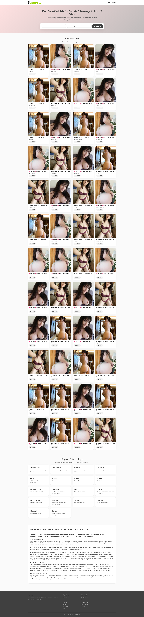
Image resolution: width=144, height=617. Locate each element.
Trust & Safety (84, 597)
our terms (47, 549)
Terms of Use (84, 600)
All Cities (65, 608)
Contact (83, 606)
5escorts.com (73, 552)
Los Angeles (66, 600)
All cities (114, 2)
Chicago (65, 602)
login (109, 2)
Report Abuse (84, 604)
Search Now (97, 26)
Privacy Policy (84, 602)
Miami (64, 604)
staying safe (39, 549)
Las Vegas (65, 606)
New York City (66, 597)
